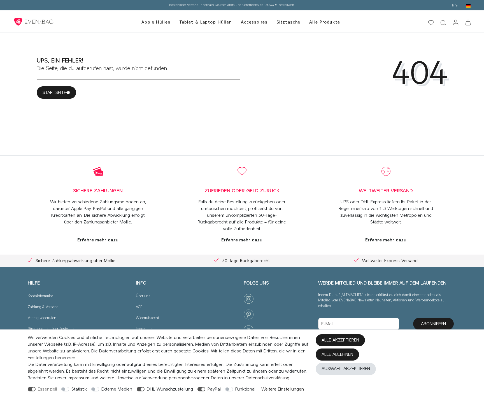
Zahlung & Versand (43, 307)
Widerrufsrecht (147, 318)
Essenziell (47, 389)
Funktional (245, 389)
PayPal (214, 389)
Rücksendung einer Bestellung (52, 329)
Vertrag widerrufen (42, 318)
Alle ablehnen (337, 354)
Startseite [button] (54, 92)
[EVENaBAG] (34, 21)
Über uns (143, 296)
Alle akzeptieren (340, 340)
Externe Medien (116, 389)
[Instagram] (248, 300)
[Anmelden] (456, 23)
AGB (139, 307)
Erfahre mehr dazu (97, 240)
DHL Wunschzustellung (170, 389)
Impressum (144, 329)
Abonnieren (433, 324)
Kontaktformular (40, 296)
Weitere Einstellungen (282, 389)
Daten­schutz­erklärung (267, 378)
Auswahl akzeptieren (346, 368)
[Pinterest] (248, 316)
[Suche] (342, 11)
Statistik (79, 389)
